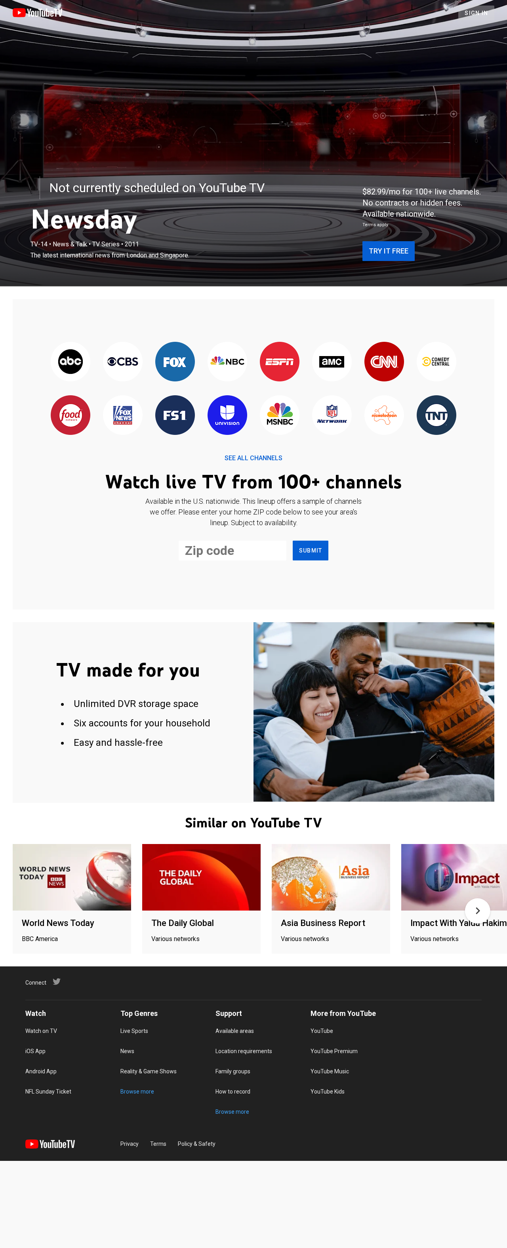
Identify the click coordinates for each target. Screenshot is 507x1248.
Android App (41, 1071)
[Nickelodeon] (384, 415)
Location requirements (243, 1051)
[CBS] (123, 362)
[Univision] (227, 415)
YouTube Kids (328, 1091)
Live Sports (134, 1031)
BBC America (40, 939)
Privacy (129, 1144)
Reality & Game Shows (148, 1071)
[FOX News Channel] (123, 415)
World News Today (58, 923)
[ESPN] (280, 362)
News (127, 1051)
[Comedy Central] (436, 362)
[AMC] (332, 362)
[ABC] (70, 362)
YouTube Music (330, 1071)
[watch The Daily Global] (201, 878)
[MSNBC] (280, 415)
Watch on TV (41, 1031)
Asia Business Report (323, 923)
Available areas (234, 1031)
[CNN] (384, 362)
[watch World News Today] (72, 878)
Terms (158, 1144)
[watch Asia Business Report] (331, 878)
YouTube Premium (334, 1051)
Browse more (137, 1091)
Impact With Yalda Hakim (458, 923)
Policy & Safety (196, 1144)
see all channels (253, 458)
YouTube (322, 1031)
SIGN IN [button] (476, 13)
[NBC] (227, 362)
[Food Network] (70, 415)
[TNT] (436, 415)
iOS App (35, 1051)
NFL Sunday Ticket (48, 1091)
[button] (477, 911)
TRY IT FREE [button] (388, 251)
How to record (232, 1091)
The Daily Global (182, 923)
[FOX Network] (175, 362)
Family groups (232, 1071)
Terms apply (375, 224)
